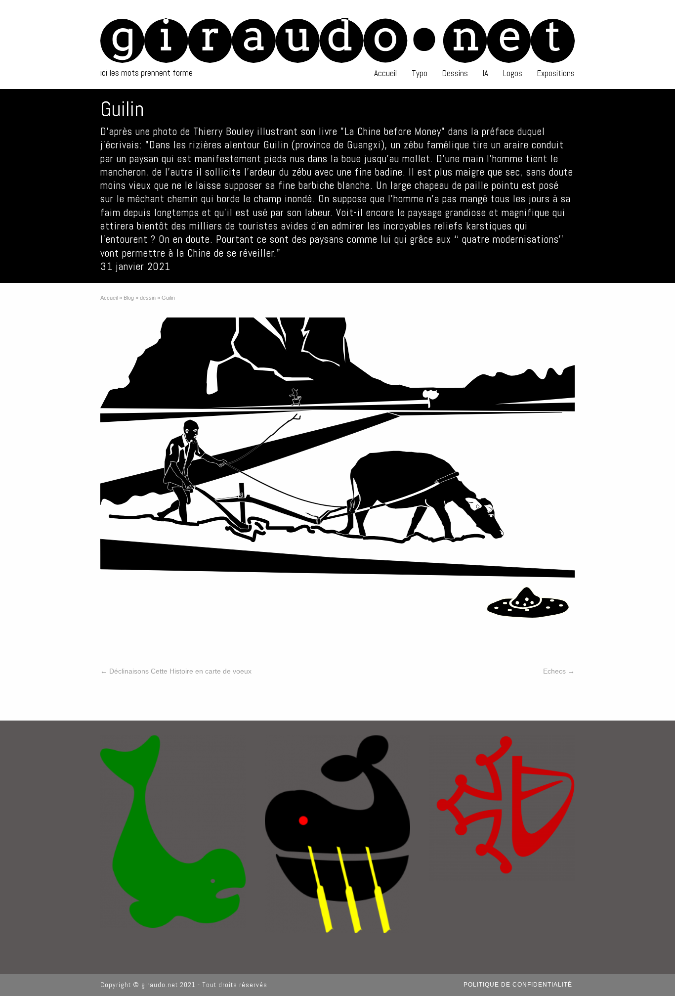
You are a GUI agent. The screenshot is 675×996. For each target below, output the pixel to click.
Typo (419, 73)
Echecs (559, 671)
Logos (512, 73)
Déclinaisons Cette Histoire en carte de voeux (176, 671)
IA (485, 73)
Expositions (556, 73)
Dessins (455, 73)
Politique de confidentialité (518, 984)
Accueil (385, 73)
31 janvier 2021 (135, 266)
